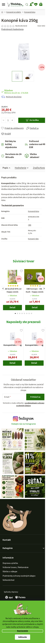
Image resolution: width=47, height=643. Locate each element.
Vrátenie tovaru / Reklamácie (15, 567)
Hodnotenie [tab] (20, 167)
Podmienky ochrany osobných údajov (19, 575)
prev (3, 288)
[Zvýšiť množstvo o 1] (12, 120)
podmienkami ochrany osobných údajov (30, 404)
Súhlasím (22, 637)
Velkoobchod (8, 580)
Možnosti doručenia (13, 97)
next (44, 288)
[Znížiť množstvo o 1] (3, 120)
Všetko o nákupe (10, 571)
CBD (29, 225)
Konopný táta (33, 239)
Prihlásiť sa (35, 397)
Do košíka (34, 120)
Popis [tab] (5, 167)
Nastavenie (22, 631)
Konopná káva (33, 211)
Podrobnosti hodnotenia (12, 29)
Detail (12, 307)
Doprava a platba (10, 563)
